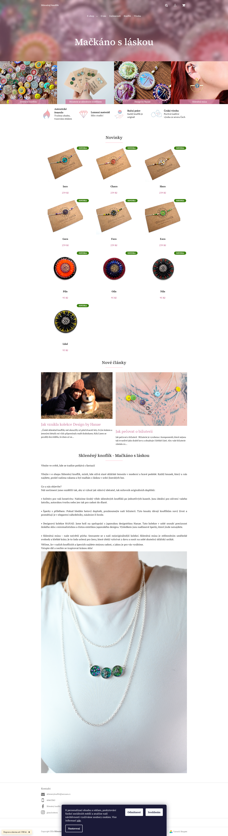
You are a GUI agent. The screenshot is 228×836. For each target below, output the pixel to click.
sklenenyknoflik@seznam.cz (59, 794)
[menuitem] (92, 16)
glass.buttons (52, 812)
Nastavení (74, 828)
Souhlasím (154, 812)
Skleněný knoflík (53, 806)
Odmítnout (134, 812)
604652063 (51, 800)
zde (79, 820)
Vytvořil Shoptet (180, 831)
